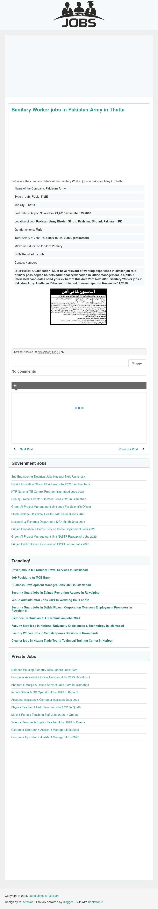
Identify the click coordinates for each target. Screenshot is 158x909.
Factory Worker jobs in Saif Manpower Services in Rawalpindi (55, 633)
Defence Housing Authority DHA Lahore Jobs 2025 (44, 670)
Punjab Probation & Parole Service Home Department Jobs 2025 (53, 529)
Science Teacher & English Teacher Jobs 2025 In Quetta (48, 722)
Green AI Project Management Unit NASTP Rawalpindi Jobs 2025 (54, 536)
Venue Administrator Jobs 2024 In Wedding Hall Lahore (50, 600)
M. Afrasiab (26, 902)
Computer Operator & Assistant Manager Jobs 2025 (45, 730)
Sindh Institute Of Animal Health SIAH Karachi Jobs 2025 (48, 514)
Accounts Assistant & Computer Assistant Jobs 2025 (45, 699)
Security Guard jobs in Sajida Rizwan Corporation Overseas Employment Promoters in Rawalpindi (72, 608)
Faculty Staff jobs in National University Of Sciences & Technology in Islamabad (68, 626)
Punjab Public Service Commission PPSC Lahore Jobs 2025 (50, 544)
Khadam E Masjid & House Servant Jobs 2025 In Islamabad (50, 685)
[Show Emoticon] (15, 386)
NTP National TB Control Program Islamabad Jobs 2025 (47, 491)
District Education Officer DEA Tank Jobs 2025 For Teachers (50, 484)
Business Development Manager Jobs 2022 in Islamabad (51, 585)
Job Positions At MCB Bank (31, 577)
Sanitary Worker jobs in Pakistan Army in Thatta (68, 109)
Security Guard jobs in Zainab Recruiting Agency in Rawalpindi (56, 592)
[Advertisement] (79, 66)
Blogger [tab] (137, 363)
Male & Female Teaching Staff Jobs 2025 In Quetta (44, 714)
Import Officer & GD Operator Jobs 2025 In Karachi (44, 692)
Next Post (26, 449)
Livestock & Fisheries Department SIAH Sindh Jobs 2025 (48, 521)
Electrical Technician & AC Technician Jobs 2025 (46, 618)
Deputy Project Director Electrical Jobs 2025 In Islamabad (48, 499)
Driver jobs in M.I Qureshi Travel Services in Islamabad (50, 570)
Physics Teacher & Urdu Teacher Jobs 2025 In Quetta (46, 707)
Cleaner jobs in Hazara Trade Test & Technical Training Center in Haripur (62, 640)
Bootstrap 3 (95, 902)
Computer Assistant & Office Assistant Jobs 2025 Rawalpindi (50, 677)
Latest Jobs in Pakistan (44, 896)
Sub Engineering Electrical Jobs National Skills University (48, 476)
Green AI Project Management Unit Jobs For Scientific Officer (51, 506)
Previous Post (128, 449)
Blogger (68, 902)
